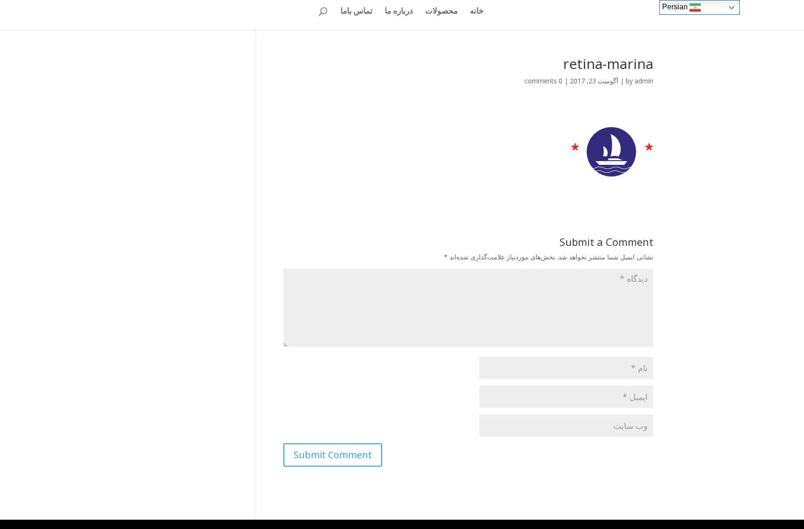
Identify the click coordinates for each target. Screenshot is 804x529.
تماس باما (357, 11)
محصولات (441, 11)
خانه (477, 11)
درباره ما (399, 11)
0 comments (543, 80)
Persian (676, 7)
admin (644, 80)
